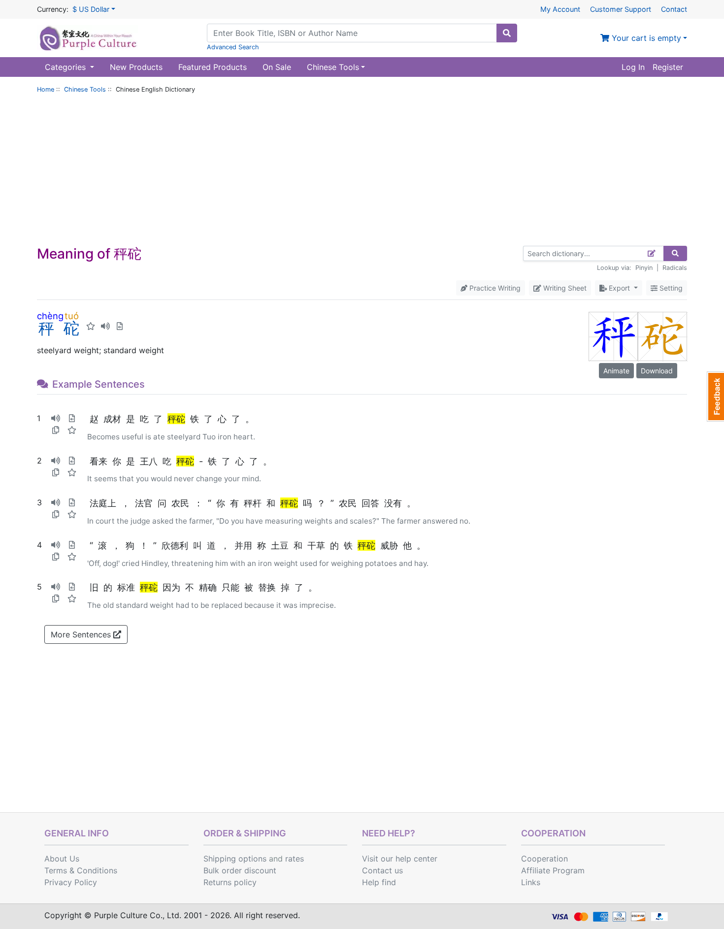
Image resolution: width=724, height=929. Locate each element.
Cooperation (544, 858)
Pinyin (644, 267)
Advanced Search (233, 47)
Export (619, 288)
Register (668, 67)
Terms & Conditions (80, 870)
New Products (136, 67)
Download (657, 370)
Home (45, 89)
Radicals (674, 267)
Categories (66, 67)
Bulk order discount (239, 870)
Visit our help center (399, 858)
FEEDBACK (715, 396)
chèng (50, 315)
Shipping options (234, 858)
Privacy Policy (70, 882)
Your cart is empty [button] (645, 38)
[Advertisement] (362, 172)
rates (294, 858)
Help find (379, 882)
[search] (506, 33)
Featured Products (212, 67)
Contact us (382, 870)
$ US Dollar (90, 9)
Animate (616, 370)
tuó (71, 315)
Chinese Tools (85, 89)
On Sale (277, 67)
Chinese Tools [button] (333, 67)
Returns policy (230, 882)
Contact (674, 9)
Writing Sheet (564, 288)
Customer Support (620, 9)
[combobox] (352, 33)
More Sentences (82, 634)
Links (530, 882)
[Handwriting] (652, 253)
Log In (633, 67)
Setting (670, 288)
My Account (560, 9)
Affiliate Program (553, 870)
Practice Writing (494, 288)
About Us (61, 858)
